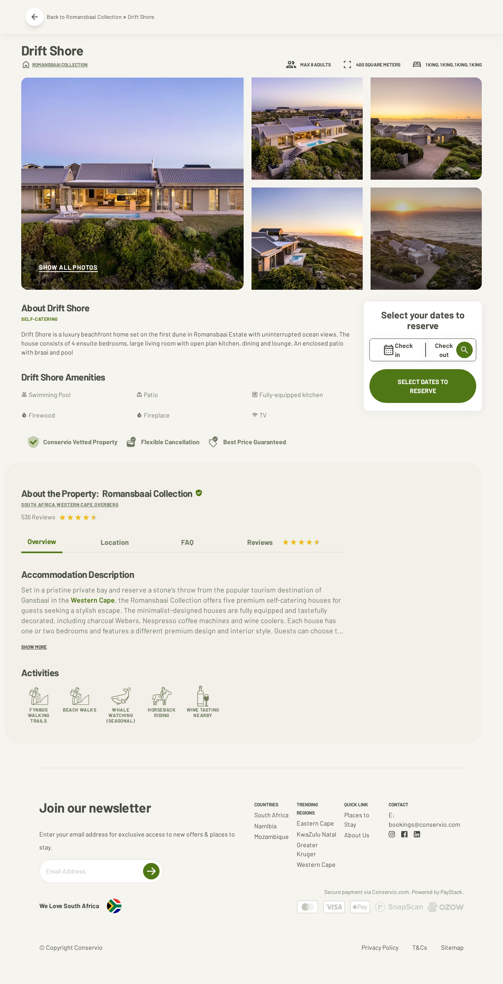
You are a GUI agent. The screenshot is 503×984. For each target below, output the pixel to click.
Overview (42, 541)
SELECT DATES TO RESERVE (423, 386)
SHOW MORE (34, 646)
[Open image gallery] (132, 183)
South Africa (271, 814)
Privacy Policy (380, 947)
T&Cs (419, 947)
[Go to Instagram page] (392, 834)
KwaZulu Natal (316, 834)
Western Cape (93, 600)
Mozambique (271, 836)
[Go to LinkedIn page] (417, 834)
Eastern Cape (315, 823)
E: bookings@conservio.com (424, 819)
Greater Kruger (307, 849)
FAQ (187, 542)
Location (115, 542)
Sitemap (452, 947)
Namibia (265, 826)
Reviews (260, 542)
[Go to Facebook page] (404, 834)
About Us (356, 835)
